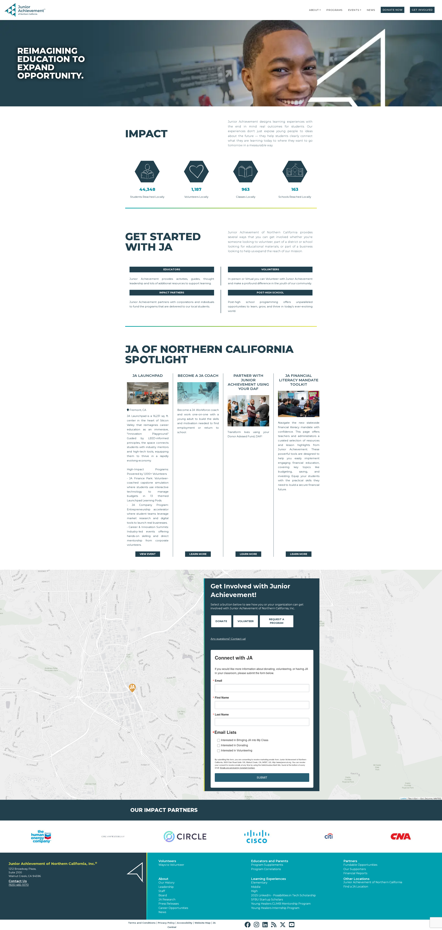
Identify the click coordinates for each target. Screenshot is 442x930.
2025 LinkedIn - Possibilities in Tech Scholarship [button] (283, 895)
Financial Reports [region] (355, 873)
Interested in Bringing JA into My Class (244, 740)
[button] (320, 10)
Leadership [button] (166, 887)
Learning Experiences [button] (268, 878)
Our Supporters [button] (354, 869)
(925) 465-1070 (19, 884)
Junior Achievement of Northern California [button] (372, 882)
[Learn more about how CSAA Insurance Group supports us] (329, 836)
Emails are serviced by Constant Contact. (237, 767)
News (371, 10)
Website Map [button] (202, 922)
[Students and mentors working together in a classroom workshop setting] (148, 394)
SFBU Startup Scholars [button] (267, 899)
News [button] (162, 912)
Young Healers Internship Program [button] (275, 908)
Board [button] (162, 895)
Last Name (222, 714)
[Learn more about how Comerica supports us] (113, 836)
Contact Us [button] (18, 881)
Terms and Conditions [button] (142, 922)
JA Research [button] (166, 899)
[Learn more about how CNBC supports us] (41, 836)
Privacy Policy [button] (166, 922)
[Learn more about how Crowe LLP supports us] (257, 836)
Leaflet (403, 798)
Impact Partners (171, 292)
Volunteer (246, 621)
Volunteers (270, 269)
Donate (221, 621)
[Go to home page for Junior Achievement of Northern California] (25, 10)
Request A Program (276, 621)
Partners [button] (350, 861)
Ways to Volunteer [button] (171, 864)
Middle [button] (256, 887)
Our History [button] (166, 882)
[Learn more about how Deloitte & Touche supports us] (400, 836)
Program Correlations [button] (266, 869)
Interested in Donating (234, 745)
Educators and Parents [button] (269, 861)
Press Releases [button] (168, 903)
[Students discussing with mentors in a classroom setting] (299, 405)
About (314, 10)
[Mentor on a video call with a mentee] (198, 394)
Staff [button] (161, 891)
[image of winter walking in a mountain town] (248, 411)
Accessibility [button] (184, 922)
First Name (222, 697)
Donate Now (393, 9)
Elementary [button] (259, 882)
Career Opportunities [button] (173, 908)
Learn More (197, 554)
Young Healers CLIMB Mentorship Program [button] (281, 903)
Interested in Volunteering (236, 750)
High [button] (254, 891)
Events (353, 10)
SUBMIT (262, 777)
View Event (148, 554)
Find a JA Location (355, 886)
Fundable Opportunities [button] (360, 864)
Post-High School (270, 292)
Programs (334, 10)
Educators (171, 269)
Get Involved (422, 9)
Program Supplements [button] (267, 864)
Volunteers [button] (167, 861)
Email (218, 680)
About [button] (163, 878)
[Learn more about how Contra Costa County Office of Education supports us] (185, 836)
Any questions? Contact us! (228, 638)
